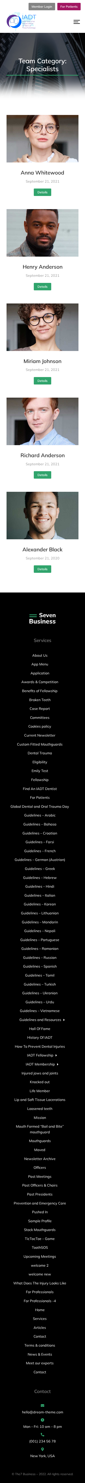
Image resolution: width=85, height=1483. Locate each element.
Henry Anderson (43, 266)
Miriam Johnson (42, 361)
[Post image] (42, 138)
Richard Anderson (42, 455)
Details (42, 192)
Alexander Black (42, 549)
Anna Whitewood (42, 172)
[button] (77, 21)
